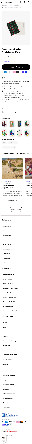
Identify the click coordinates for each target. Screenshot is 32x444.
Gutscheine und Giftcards (10, 288)
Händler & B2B (7, 345)
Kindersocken (7, 235)
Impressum (6, 331)
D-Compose (6, 253)
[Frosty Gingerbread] (27, 123)
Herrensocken (7, 231)
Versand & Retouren (9, 384)
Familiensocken (7, 240)
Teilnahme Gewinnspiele (10, 354)
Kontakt (5, 322)
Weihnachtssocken (8, 274)
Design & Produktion (10, 108)
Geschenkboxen (14, 5)
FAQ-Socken (6, 407)
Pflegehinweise (7, 402)
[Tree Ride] (12, 133)
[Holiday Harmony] (27, 133)
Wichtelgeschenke (8, 283)
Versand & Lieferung (10, 112)
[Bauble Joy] (4, 123)
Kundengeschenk (8, 306)
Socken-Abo (6, 371)
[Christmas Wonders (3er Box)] (12, 123)
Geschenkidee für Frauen (10, 297)
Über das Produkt (9, 77)
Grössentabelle (7, 389)
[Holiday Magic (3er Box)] (19, 123)
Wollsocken (6, 258)
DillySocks (4, 5)
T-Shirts (5, 262)
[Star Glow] (19, 133)
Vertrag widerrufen (8, 359)
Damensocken (7, 226)
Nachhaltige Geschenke (9, 292)
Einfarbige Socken (8, 249)
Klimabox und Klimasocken (10, 311)
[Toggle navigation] (2, 2)
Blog (4, 380)
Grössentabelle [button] (6, 61)
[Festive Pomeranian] (4, 133)
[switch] (3, 440)
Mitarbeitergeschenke (9, 393)
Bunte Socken (7, 244)
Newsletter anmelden (9, 375)
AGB (4, 327)
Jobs (4, 350)
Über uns (5, 336)
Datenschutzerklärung (9, 341)
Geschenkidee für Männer (10, 301)
